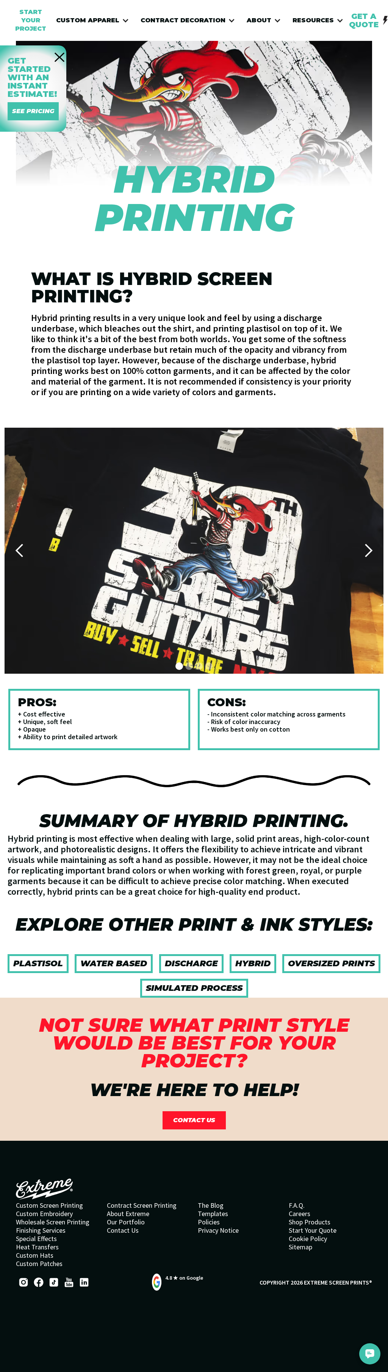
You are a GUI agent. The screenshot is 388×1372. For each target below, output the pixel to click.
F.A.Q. (297, 1205)
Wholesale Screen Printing (52, 1222)
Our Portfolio (126, 1222)
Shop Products (309, 1222)
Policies (209, 1222)
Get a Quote (364, 20)
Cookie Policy (308, 1239)
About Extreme (128, 1214)
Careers (299, 1214)
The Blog (211, 1205)
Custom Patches (39, 1264)
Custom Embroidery (44, 1214)
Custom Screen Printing (49, 1205)
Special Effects (36, 1239)
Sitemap (300, 1247)
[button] (94, 20)
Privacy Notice (218, 1230)
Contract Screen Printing (142, 1205)
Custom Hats (34, 1255)
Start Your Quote (312, 1230)
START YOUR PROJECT (30, 20)
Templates (213, 1214)
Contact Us (123, 1230)
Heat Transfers (37, 1247)
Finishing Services (41, 1230)
